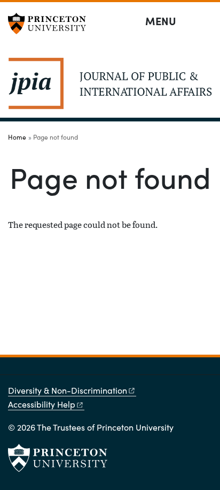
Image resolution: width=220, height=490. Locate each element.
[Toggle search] (205, 21)
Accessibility (41, 404)
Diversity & (67, 390)
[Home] (110, 88)
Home (17, 137)
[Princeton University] (50, 23)
